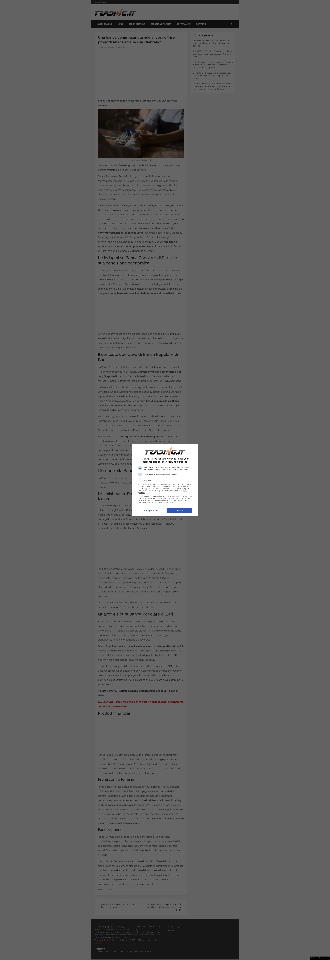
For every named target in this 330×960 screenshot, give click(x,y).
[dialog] (165, 480)
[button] (165, 480)
